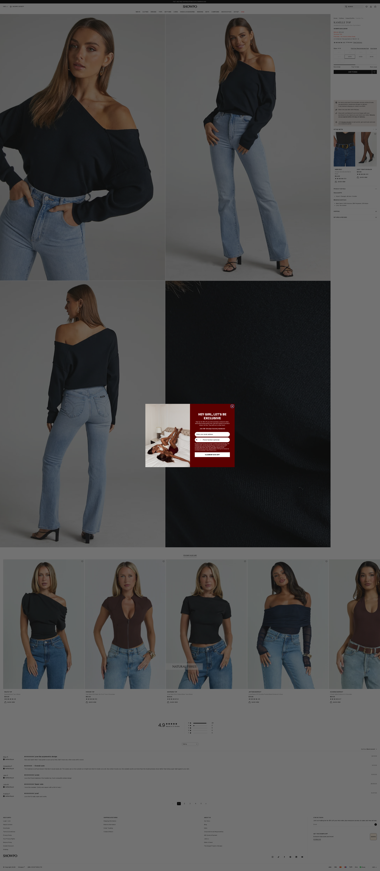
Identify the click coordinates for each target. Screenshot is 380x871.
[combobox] (198, 440)
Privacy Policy (209, 450)
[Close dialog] (232, 406)
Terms (214, 450)
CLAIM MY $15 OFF (212, 455)
